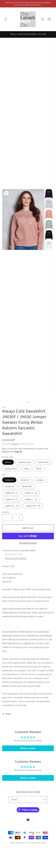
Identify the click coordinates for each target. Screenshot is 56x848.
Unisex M (25, 480)
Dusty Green (11, 468)
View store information (15, 558)
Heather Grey (24, 462)
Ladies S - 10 (31, 493)
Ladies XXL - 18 (33, 505)
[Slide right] (34, 402)
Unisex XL (10, 486)
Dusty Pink (43, 462)
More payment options (28, 543)
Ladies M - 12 (11, 499)
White (8, 462)
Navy (27, 468)
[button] (6, 19)
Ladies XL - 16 (11, 505)
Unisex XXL (27, 486)
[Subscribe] (44, 799)
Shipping (15, 444)
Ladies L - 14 (31, 499)
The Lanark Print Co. (23, 843)
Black (39, 468)
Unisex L (40, 480)
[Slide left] (22, 402)
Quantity (5, 512)
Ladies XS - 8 (11, 493)
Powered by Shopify (38, 843)
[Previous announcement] (5, 34)
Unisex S (9, 480)
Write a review (27, 748)
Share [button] (8, 713)
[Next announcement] (51, 34)
